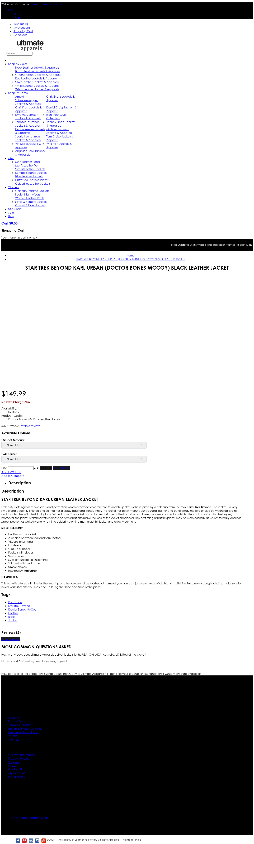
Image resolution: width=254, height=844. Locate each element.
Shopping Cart (23, 31)
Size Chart (14, 209)
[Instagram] (37, 840)
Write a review (30, 426)
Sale (11, 212)
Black (11, 616)
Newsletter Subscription (23, 732)
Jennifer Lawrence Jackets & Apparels (28, 123)
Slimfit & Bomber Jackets (31, 201)
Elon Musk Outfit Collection (56, 116)
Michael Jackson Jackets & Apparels (59, 131)
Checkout (20, 35)
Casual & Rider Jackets (30, 205)
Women (13, 187)
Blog (11, 216)
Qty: (4, 468)
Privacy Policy (17, 721)
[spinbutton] (21, 468)
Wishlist (12, 736)
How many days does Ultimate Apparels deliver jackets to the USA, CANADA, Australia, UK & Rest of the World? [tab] (73, 654)
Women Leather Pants (29, 198)
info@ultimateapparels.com (29, 817)
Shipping (14, 762)
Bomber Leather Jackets (31, 172)
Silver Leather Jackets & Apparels (37, 82)
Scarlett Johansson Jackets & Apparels (28, 138)
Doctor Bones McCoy (22, 609)
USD (10, 10)
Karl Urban (15, 602)
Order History (16, 776)
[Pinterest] (24, 840)
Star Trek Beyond (19, 606)
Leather (13, 613)
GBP (18, 17)
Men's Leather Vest (27, 165)
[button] (35, 468)
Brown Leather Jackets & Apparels (37, 71)
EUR (17, 14)
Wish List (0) (20, 24)
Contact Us (15, 769)
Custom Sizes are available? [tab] (183, 673)
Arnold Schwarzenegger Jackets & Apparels (28, 100)
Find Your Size (61, 468)
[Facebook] (18, 840)
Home (130, 255)
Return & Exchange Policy (25, 728)
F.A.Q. (12, 765)
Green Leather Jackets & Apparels (37, 75)
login (34, 4)
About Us (14, 717)
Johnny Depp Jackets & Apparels (60, 123)
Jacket (12, 620)
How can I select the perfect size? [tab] (23, 673)
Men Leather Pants (27, 162)
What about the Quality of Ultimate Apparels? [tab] (76, 673)
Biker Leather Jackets (29, 176)
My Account (21, 27)
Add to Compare (12, 476)
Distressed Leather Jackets (32, 180)
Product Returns (18, 758)
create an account (51, 4)
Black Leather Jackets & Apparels (37, 67)
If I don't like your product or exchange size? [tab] (135, 673)
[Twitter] (11, 840)
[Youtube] (43, 840)
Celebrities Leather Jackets (32, 183)
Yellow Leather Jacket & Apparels (37, 89)
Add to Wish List (11, 472)
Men (11, 158)
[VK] (30, 840)
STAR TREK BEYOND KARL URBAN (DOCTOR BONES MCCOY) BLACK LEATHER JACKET (130, 259)
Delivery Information (21, 755)
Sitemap (13, 739)
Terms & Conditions (20, 725)
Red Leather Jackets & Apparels (36, 78)
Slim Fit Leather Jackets (30, 169)
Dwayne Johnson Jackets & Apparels (28, 116)
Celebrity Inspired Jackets (32, 191)
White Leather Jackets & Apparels (37, 85)
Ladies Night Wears (27, 194)
